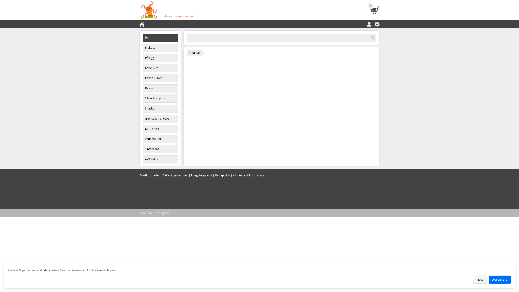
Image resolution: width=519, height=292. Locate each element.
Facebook (145, 213)
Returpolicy (222, 175)
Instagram (162, 213)
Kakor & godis (154, 78)
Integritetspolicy (201, 175)
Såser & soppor (155, 98)
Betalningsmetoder (175, 175)
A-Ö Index (151, 159)
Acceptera (499, 279)
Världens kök (153, 139)
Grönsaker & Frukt (157, 118)
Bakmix (150, 88)
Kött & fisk (152, 129)
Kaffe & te (151, 68)
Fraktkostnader (149, 175)
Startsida (195, 53)
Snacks (149, 108)
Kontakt (262, 175)
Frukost (150, 47)
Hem (148, 37)
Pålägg (149, 58)
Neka (480, 279)
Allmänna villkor (243, 175)
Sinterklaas (152, 149)
